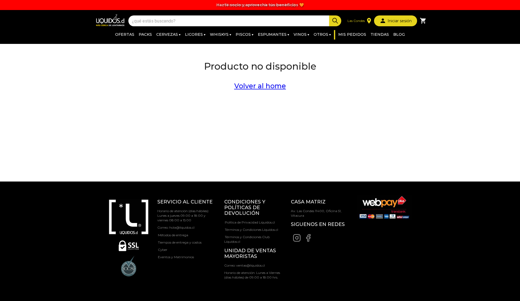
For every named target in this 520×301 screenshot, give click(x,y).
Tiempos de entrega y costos (180, 242)
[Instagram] (297, 241)
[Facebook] (308, 241)
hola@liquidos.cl (181, 227)
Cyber (162, 250)
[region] (260, 5)
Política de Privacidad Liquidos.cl (250, 222)
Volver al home (260, 86)
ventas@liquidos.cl (250, 265)
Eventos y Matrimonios (176, 257)
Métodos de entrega (173, 235)
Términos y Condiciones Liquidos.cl (251, 230)
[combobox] (229, 21)
